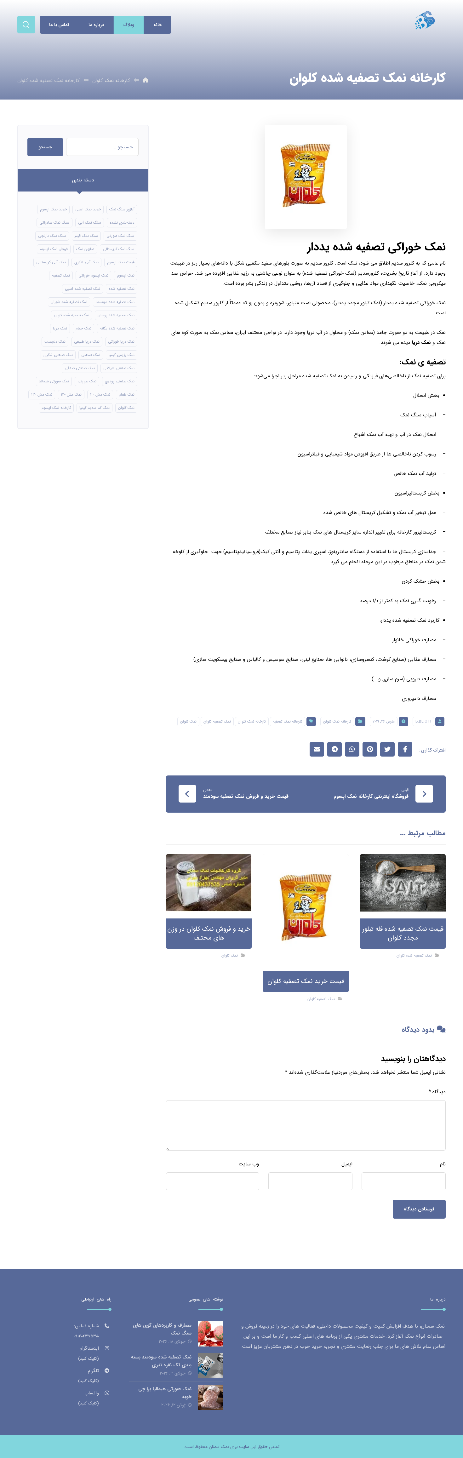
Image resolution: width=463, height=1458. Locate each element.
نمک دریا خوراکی (121, 342)
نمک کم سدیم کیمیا (94, 408)
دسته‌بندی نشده (122, 223)
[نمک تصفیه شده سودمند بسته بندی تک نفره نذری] (210, 1365)
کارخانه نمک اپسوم (56, 408)
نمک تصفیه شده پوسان (116, 315)
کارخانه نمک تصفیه (287, 721)
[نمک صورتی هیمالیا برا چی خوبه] (210, 1397)
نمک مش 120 (71, 394)
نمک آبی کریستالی (51, 262)
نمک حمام (83, 328)
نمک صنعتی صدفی (80, 368)
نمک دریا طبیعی (87, 342)
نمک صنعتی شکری (58, 355)
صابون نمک (85, 249)
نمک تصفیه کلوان (217, 721)
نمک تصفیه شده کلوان (414, 955)
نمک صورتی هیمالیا (54, 381)
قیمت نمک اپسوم (120, 262)
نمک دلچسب (55, 342)
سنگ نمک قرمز (86, 236)
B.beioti (423, 721)
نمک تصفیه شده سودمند (115, 302)
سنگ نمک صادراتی (54, 223)
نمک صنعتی (90, 355)
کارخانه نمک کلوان (337, 721)
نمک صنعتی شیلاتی (118, 368)
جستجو (45, 147)
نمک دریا (421, 342)
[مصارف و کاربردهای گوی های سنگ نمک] (210, 1334)
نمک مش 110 (100, 394)
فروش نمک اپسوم (54, 249)
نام (443, 1164)
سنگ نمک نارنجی (52, 236)
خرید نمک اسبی (88, 209)
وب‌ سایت (248, 1164)
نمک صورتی (86, 381)
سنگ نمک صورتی (120, 236)
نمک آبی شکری (86, 262)
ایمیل (346, 1164)
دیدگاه (437, 1092)
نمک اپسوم (125, 275)
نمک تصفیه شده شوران (69, 302)
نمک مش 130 (41, 394)
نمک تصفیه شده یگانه (117, 328)
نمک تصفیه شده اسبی (82, 289)
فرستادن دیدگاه (419, 1209)
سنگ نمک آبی (89, 223)
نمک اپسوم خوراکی (93, 275)
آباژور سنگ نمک (121, 209)
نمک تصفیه (61, 275)
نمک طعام (126, 394)
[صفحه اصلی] (145, 80)
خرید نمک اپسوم (53, 209)
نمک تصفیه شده (121, 289)
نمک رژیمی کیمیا (121, 355)
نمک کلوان (188, 721)
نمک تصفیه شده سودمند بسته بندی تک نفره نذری (161, 1361)
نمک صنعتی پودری (119, 381)
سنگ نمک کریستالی (118, 249)
